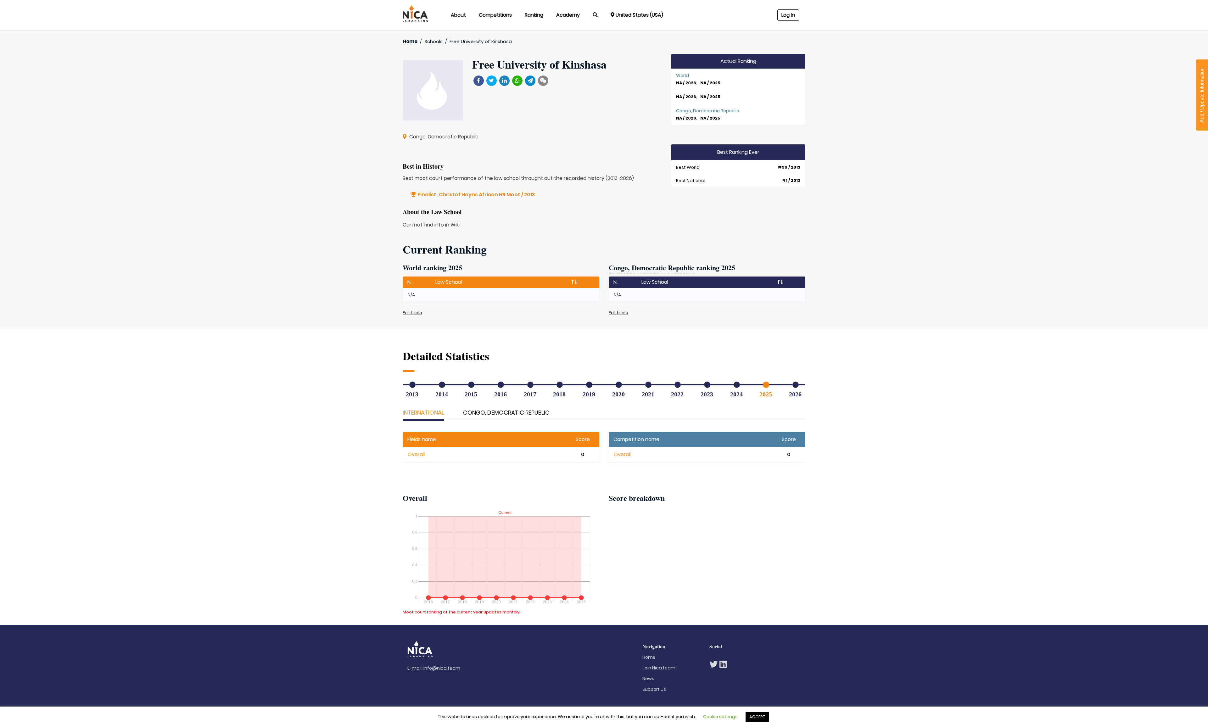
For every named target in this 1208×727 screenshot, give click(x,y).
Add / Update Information (1202, 95)
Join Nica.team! (659, 668)
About (458, 15)
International (423, 413)
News (648, 678)
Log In (788, 15)
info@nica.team (441, 668)
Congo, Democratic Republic (506, 413)
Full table (412, 313)
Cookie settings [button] (720, 716)
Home (410, 41)
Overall (416, 454)
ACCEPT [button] (757, 717)
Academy (568, 15)
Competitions (495, 15)
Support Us (654, 689)
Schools (433, 41)
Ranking (534, 15)
